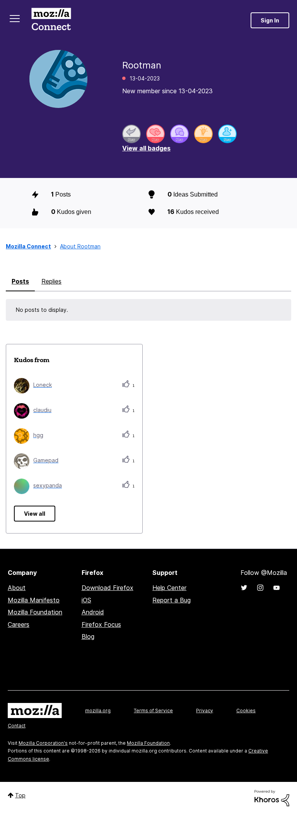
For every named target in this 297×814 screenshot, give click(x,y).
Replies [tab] (51, 281)
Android (93, 612)
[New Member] (227, 134)
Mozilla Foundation (35, 612)
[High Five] (155, 134)
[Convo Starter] (179, 134)
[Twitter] (244, 587)
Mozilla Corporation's (43, 743)
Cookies (246, 710)
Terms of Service (153, 710)
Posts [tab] (20, 281)
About (17, 588)
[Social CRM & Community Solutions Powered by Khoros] (271, 797)
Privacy (204, 710)
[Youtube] (276, 587)
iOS (86, 600)
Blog (88, 636)
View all (34, 513)
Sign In (270, 20)
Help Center (169, 588)
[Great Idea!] (203, 134)
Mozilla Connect (51, 20)
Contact (17, 725)
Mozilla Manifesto (34, 600)
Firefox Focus (101, 624)
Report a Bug (171, 600)
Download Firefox (107, 588)
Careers (18, 624)
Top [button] (20, 795)
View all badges (146, 148)
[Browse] (15, 19)
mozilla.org (98, 710)
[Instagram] (260, 587)
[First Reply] (131, 134)
